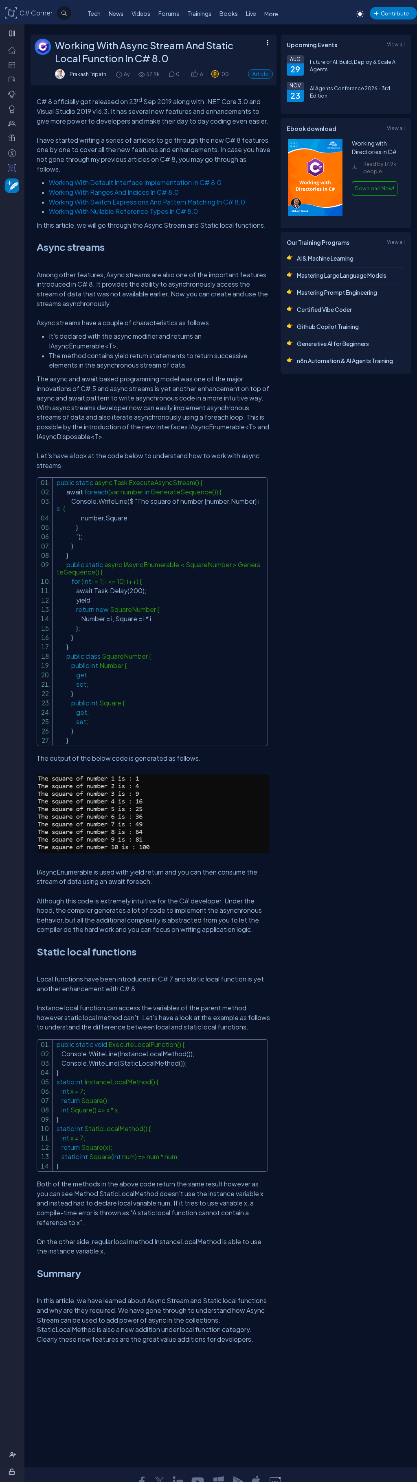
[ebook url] (315, 214)
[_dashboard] (13, 65)
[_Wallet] (13, 79)
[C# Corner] (11, 12)
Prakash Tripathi (89, 74)
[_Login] (13, 1471)
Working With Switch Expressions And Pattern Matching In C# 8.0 (147, 202)
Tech (94, 13)
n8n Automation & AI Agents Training (345, 360)
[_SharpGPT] (13, 167)
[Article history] (120, 74)
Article (260, 74)
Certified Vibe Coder (324, 309)
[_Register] (13, 1454)
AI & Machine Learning (325, 258)
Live (251, 13)
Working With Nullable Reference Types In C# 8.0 (123, 211)
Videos (141, 13)
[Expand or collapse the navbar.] (13, 33)
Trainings (199, 13)
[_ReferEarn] (13, 138)
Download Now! (374, 188)
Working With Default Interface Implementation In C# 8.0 (135, 182)
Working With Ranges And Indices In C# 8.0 (114, 192)
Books (228, 13)
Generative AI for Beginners (333, 343)
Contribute (395, 13)
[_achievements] (13, 109)
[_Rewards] (13, 153)
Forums (168, 13)
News (116, 13)
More (271, 13)
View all (396, 44)
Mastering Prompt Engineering (337, 292)
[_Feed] (13, 50)
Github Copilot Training (328, 326)
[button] (194, 74)
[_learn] (13, 94)
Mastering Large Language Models (341, 275)
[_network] (13, 123)
